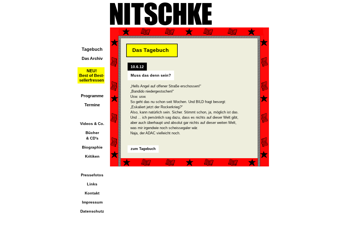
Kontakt (92, 193)
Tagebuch (92, 49)
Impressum (92, 202)
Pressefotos (92, 175)
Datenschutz (92, 211)
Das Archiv (92, 58)
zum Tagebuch (143, 149)
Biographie (92, 147)
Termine (92, 104)
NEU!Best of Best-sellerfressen (91, 75)
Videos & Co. (92, 123)
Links (92, 184)
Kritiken (92, 156)
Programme (92, 95)
